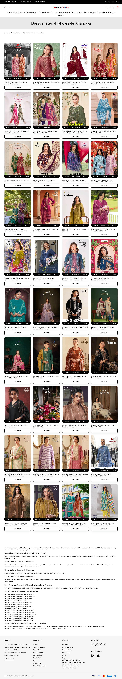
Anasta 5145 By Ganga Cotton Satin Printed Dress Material (44, 524)
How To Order (37, 658)
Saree (8, 12)
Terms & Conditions (39, 647)
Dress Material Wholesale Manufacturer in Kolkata (18, 618)
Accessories (101, 12)
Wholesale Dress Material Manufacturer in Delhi (18, 598)
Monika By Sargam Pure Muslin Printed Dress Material (46, 377)
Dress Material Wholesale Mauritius (14, 628)
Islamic (79, 12)
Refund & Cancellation (39, 666)
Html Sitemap (66, 652)
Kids (85, 12)
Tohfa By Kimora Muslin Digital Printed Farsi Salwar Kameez (45, 426)
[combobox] (7, 7)
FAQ (34, 660)
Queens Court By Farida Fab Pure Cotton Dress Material (102, 475)
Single (60, 15)
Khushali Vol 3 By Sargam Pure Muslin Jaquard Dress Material (16, 377)
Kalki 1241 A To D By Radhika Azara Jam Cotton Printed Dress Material (75, 475)
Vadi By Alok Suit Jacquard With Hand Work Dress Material (45, 132)
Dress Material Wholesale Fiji (33, 626)
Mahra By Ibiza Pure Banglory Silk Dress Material (75, 230)
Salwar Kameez (18, 12)
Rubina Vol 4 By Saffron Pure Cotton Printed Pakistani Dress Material (74, 279)
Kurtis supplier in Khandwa (51, 565)
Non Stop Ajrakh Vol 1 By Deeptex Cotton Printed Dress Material (44, 181)
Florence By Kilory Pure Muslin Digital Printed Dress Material (103, 377)
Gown (73, 12)
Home (6, 33)
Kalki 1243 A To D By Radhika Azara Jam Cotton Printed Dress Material (17, 475)
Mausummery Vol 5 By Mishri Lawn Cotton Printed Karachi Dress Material (74, 181)
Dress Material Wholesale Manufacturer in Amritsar (19, 616)
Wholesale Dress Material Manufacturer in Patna (18, 604)
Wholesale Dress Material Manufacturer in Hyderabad (19, 596)
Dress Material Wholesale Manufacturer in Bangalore (19, 610)
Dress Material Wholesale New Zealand (37, 628)
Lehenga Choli (44, 12)
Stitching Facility (67, 650)
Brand (64, 655)
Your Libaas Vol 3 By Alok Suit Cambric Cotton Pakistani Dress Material (75, 132)
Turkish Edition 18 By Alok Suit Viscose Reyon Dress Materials (103, 83)
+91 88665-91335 (14, 655)
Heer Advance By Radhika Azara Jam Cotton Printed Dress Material (74, 377)
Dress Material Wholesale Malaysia (14, 626)
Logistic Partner (37, 655)
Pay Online (65, 644)
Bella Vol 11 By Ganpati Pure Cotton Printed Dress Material (15, 83)
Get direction (8, 659)
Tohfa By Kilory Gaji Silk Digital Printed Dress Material (45, 230)
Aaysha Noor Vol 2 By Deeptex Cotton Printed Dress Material (16, 279)
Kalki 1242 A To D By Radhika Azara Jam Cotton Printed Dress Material (46, 475)
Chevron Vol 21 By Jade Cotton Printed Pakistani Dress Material (75, 328)
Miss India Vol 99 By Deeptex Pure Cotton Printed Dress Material (102, 524)
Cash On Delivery (38, 652)
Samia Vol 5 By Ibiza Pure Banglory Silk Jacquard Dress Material (45, 328)
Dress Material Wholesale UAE (57, 628)
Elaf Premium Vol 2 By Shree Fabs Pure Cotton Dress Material (104, 230)
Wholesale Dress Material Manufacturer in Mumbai (18, 594)
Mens (92, 12)
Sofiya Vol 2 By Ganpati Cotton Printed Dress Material (103, 132)
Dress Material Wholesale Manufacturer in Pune (18, 602)
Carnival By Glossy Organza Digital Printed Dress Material (102, 328)
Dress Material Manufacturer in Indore (15, 600)
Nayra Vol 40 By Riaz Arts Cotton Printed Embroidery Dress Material (15, 230)
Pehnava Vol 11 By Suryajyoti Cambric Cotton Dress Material (16, 132)
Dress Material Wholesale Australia (73, 626)
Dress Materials (31, 12)
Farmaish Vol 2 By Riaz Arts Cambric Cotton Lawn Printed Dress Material (74, 524)
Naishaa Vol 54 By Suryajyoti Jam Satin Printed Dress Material (16, 181)
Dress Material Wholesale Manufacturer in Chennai (19, 620)
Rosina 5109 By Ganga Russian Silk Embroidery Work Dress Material (15, 524)
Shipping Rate (37, 663)
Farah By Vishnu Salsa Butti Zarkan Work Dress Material (46, 83)
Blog (63, 658)
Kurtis (54, 12)
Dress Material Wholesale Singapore (94, 626)
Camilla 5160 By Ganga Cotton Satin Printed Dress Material (74, 426)
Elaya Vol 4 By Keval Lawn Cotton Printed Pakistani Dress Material (44, 279)
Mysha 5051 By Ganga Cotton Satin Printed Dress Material (15, 328)
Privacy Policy (37, 650)
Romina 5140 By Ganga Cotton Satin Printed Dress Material (16, 426)
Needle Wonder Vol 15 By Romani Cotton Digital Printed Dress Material (103, 181)
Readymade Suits (64, 12)
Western (111, 12)
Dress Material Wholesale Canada (52, 626)
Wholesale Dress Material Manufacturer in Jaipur (18, 606)
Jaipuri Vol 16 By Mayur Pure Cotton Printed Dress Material (102, 279)
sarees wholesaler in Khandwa (80, 579)
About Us (36, 644)
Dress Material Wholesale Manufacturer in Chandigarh (19, 612)
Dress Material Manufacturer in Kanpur (15, 608)
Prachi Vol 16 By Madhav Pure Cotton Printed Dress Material (74, 83)
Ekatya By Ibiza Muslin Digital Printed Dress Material (103, 426)
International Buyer (67, 647)
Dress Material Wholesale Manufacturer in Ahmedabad (20, 614)
